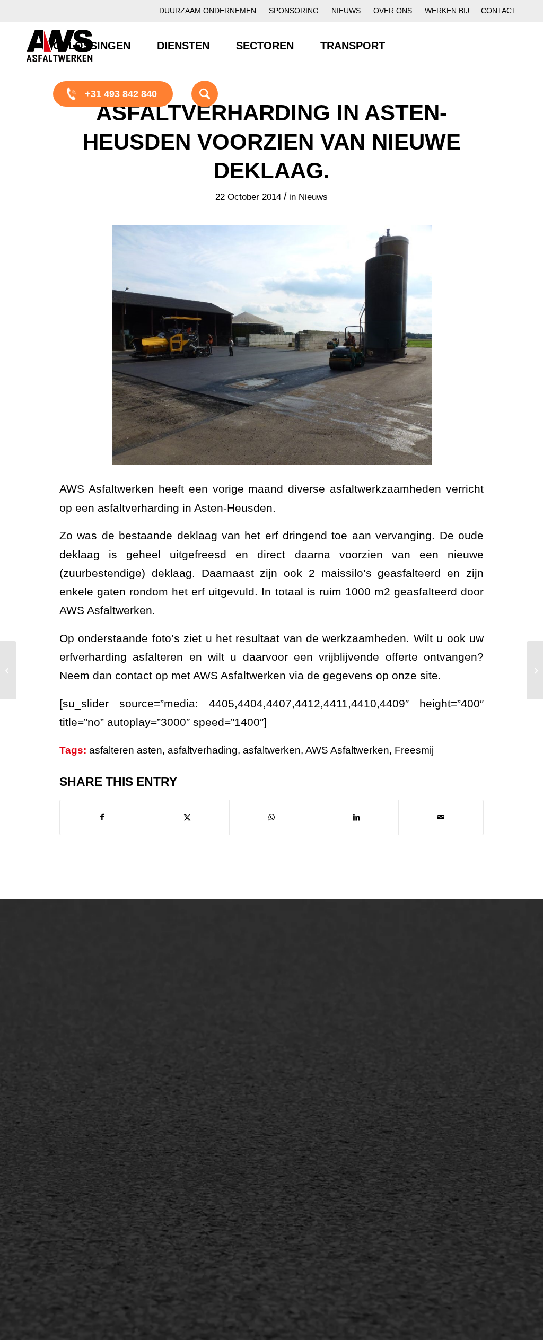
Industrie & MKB (71, 1182)
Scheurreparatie (331, 988)
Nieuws (346, 10)
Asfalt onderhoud (203, 1006)
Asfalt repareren (201, 988)
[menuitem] (207, 11)
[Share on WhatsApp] (272, 817)
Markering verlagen (78, 1078)
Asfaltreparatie (68, 1006)
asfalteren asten (125, 750)
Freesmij (414, 750)
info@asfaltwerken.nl (460, 1016)
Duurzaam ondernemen (207, 10)
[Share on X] (187, 817)
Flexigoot (316, 1024)
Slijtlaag (183, 1024)
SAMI (308, 1006)
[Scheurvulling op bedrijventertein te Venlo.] (8, 670)
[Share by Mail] (441, 817)
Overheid (56, 1164)
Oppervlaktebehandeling (89, 1042)
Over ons (392, 10)
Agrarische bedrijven (80, 1200)
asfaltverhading (203, 750)
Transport (187, 1078)
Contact (498, 10)
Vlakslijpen (320, 1060)
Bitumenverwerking (77, 1024)
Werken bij (447, 10)
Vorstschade (323, 1078)
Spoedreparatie (69, 1060)
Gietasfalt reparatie (207, 1096)
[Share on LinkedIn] (356, 817)
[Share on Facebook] (102, 817)
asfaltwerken (272, 750)
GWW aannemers (75, 1146)
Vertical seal (322, 1042)
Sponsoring (294, 10)
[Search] (191, 93)
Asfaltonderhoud (72, 988)
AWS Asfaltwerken (347, 750)
